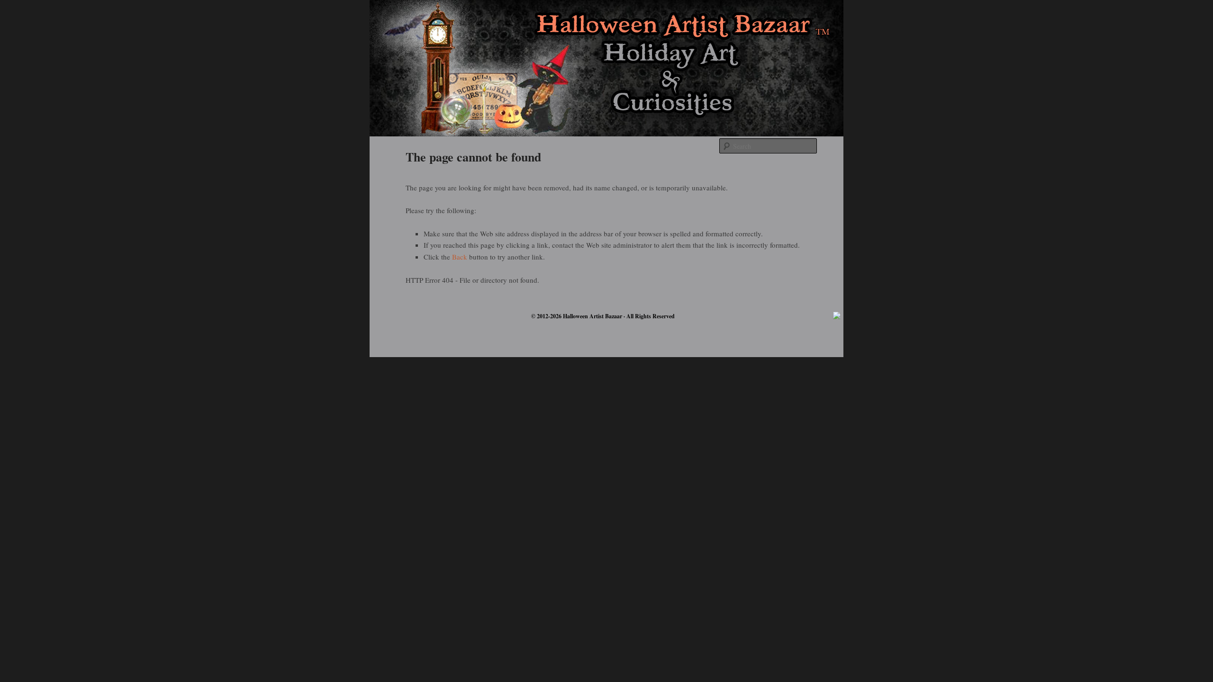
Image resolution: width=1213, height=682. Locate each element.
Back (459, 256)
